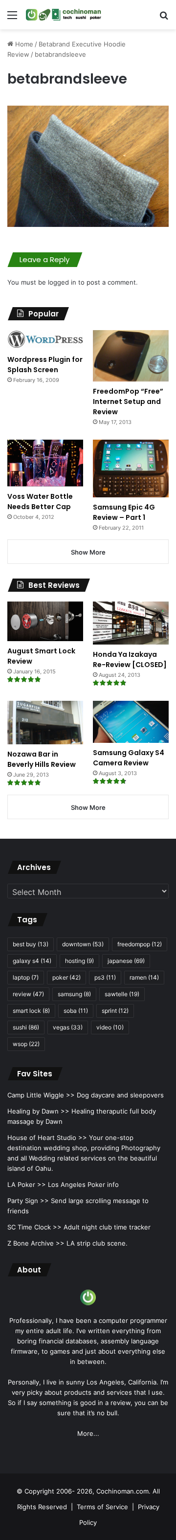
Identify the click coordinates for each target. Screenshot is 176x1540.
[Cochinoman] (63, 14)
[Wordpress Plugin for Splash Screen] (45, 340)
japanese (126, 960)
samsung (74, 994)
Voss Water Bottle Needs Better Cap (40, 501)
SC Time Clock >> (34, 1227)
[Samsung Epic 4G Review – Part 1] (131, 468)
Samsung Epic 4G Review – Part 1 (124, 512)
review (28, 994)
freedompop (139, 944)
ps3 (105, 977)
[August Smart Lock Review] (45, 621)
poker (66, 977)
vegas (68, 1027)
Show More (88, 552)
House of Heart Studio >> (47, 1137)
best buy (30, 944)
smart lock (31, 1010)
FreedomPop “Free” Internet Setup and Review (128, 401)
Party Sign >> (28, 1201)
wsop (26, 1044)
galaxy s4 (32, 960)
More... (88, 1433)
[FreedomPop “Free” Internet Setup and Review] (131, 355)
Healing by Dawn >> (38, 1111)
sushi (26, 1027)
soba (76, 1010)
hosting (79, 960)
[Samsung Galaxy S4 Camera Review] (131, 722)
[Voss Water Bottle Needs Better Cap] (45, 463)
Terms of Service (102, 1507)
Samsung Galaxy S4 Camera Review (128, 758)
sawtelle (122, 994)
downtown (83, 944)
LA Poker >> (26, 1184)
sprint (115, 1010)
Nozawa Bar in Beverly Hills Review (41, 759)
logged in (62, 282)
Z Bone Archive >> (36, 1243)
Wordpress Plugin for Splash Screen (45, 365)
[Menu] (12, 18)
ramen (144, 977)
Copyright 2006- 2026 (58, 1491)
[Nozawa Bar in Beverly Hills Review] (45, 723)
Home (23, 44)
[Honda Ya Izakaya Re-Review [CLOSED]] (131, 623)
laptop (26, 977)
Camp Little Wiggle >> (41, 1095)
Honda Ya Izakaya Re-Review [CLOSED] (130, 659)
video (110, 1027)
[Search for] (164, 18)
